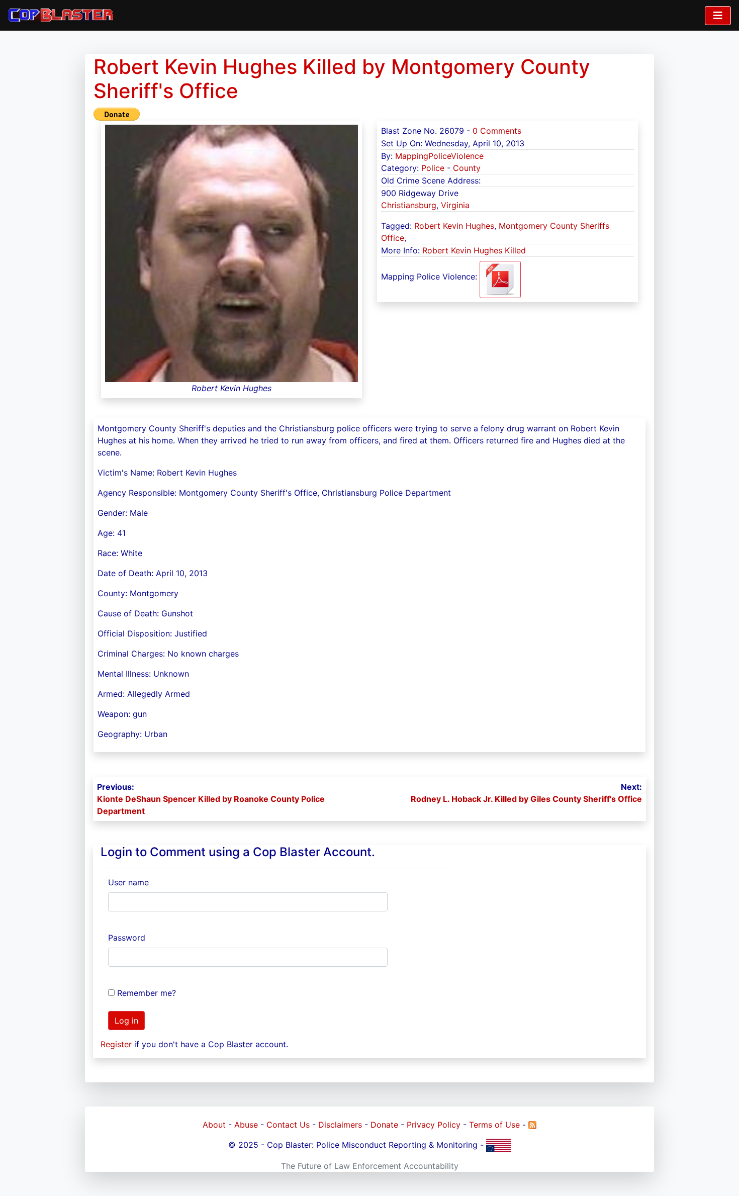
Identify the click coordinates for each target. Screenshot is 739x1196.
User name (128, 882)
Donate (384, 1125)
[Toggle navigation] (718, 15)
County (467, 168)
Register (116, 1044)
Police (432, 168)
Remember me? (146, 993)
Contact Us (288, 1125)
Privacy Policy (433, 1125)
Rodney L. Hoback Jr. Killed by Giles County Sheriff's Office (526, 799)
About (214, 1125)
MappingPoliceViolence (439, 156)
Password (126, 938)
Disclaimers (340, 1125)
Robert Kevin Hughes (454, 226)
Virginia (455, 205)
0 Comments (497, 131)
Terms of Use (494, 1125)
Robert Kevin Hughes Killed (474, 250)
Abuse (246, 1125)
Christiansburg (408, 205)
